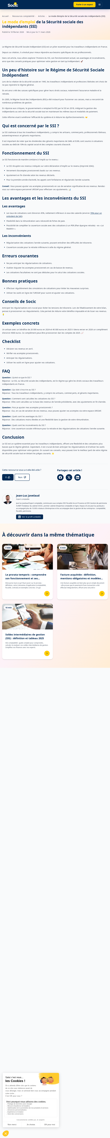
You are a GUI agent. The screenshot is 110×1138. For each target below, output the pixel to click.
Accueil (5, 16)
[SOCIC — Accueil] (13, 4)
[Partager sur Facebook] (60, 477)
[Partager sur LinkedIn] (77, 477)
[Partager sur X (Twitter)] (69, 477)
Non (20, 477)
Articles (41, 16)
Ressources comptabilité (23, 16)
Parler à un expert (84, 4)
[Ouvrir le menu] (99, 4)
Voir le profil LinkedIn (31, 517)
